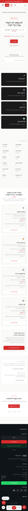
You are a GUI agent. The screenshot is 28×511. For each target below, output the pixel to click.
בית (26, 9)
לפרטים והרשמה (14, 230)
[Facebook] (17, 490)
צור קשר (14, 411)
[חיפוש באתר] (15, 5)
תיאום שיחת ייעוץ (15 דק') (18, 368)
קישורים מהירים (23, 429)
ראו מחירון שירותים (20, 380)
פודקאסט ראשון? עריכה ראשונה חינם (14, 1)
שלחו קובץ (14, 450)
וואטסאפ (13, 482)
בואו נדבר (14, 31)
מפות (26, 469)
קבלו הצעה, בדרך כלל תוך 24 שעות (14, 446)
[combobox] (14, 60)
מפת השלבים (7, 36)
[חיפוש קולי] (3, 60)
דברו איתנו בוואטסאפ (14, 406)
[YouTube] (14, 490)
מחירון (19, 411)
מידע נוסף (25, 496)
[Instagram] (25, 490)
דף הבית (9, 411)
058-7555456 (24, 464)
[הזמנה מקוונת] (11, 5)
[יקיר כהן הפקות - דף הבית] (25, 5)
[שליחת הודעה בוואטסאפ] (24, 507)
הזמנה (14, 507)
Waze (23, 469)
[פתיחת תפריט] (2, 5)
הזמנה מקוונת (14, 441)
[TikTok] (21, 490)
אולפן (9, 507)
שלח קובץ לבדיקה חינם (14, 347)
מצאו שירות (14, 41)
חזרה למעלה (13, 505)
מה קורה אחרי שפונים (14, 45)
